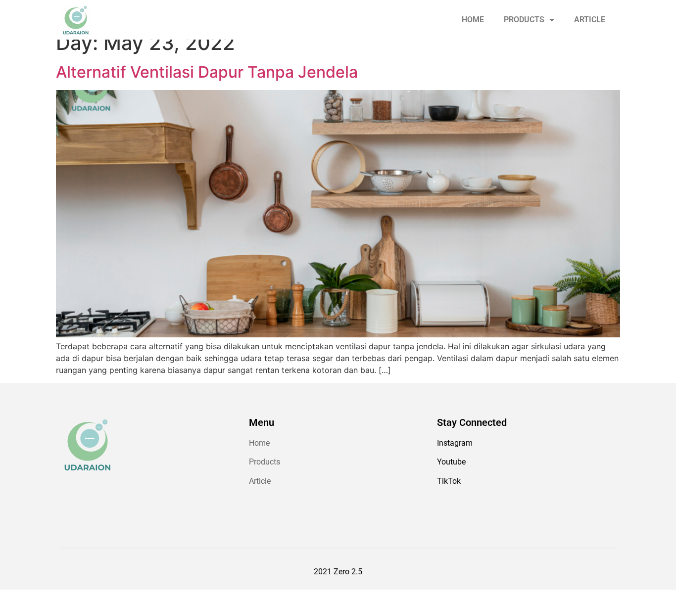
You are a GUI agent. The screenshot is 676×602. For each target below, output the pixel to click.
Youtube (451, 461)
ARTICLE (589, 19)
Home (259, 443)
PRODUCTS (524, 19)
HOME (473, 19)
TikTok (449, 481)
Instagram (455, 443)
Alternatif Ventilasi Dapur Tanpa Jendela (207, 72)
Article (260, 481)
